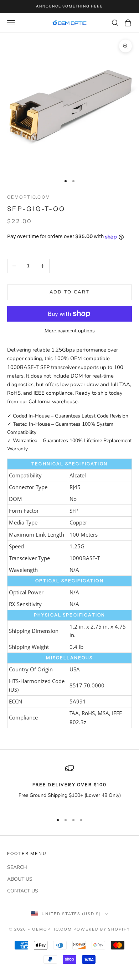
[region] (69, 786)
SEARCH (17, 867)
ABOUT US (19, 879)
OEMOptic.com (28, 197)
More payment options (70, 330)
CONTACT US (22, 890)
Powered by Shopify (101, 929)
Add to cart (70, 292)
